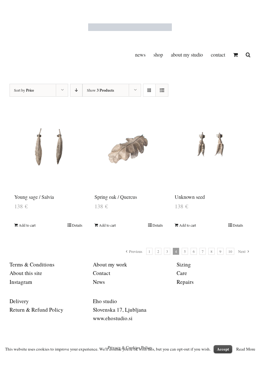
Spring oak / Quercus (115, 196)
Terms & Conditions (32, 264)
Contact (101, 273)
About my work (110, 264)
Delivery (19, 301)
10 (230, 251)
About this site (26, 273)
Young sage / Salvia (34, 196)
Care (182, 273)
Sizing (184, 264)
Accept (223, 349)
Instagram (21, 281)
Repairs (185, 281)
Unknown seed (190, 196)
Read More (245, 349)
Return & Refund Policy (36, 309)
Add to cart (27, 225)
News (99, 281)
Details (77, 225)
